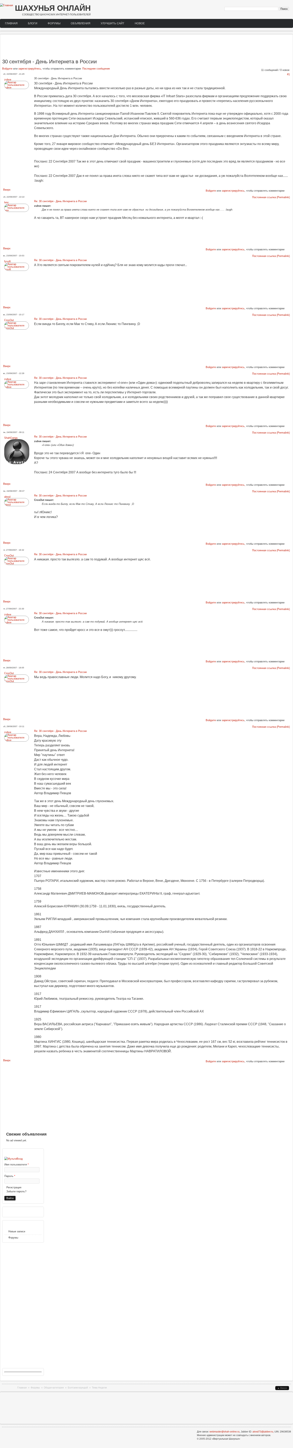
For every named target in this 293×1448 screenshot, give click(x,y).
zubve (7, 79)
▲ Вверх (282, 1388)
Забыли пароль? (16, 1191)
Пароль (9, 1176)
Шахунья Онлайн (53, 8)
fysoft (7, 261)
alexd (7, 496)
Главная (11, 23)
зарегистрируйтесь (29, 68)
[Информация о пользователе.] (16, 87)
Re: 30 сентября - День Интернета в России (60, 201)
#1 (288, 74)
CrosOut (9, 320)
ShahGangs (11, 437)
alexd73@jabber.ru (263, 1431)
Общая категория (54, 1387)
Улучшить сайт (112, 23)
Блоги (32, 23)
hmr (6, 202)
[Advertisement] (146, 47)
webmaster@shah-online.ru (224, 1431)
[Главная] (6, 5)
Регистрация (13, 1187)
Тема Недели (99, 1387)
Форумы (54, 23)
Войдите (7, 68)
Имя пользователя (16, 1164)
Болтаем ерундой (78, 1387)
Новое (140, 23)
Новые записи (16, 1231)
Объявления (80, 23)
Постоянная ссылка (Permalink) (271, 197)
